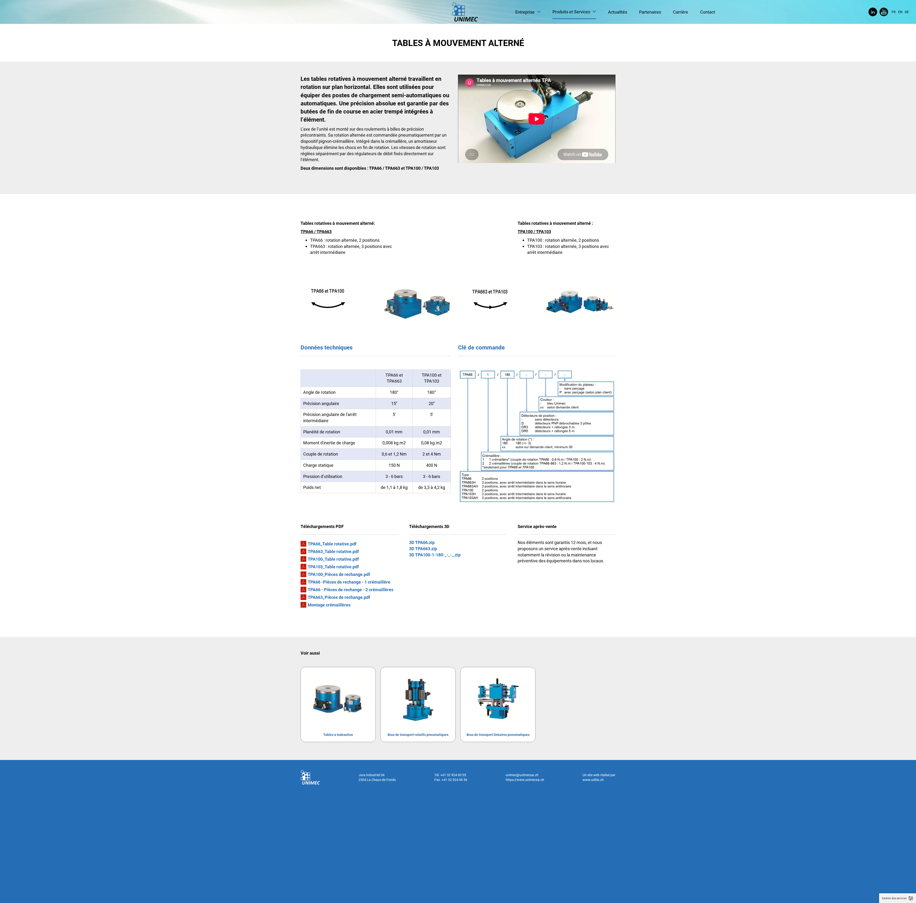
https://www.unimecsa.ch (525, 779)
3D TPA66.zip (422, 542)
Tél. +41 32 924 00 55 (450, 775)
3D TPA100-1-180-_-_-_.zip (435, 555)
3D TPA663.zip (423, 548)
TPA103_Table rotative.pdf (333, 567)
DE (907, 12)
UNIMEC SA (465, 11)
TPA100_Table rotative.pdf (333, 559)
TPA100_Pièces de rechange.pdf (339, 574)
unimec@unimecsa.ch (522, 775)
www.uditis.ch (593, 779)
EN (900, 12)
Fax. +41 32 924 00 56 (450, 779)
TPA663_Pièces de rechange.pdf (339, 597)
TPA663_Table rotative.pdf (333, 551)
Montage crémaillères (329, 605)
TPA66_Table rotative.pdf (332, 544)
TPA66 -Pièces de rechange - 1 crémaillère (349, 582)
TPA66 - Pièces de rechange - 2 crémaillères (350, 589)
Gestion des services (894, 898)
